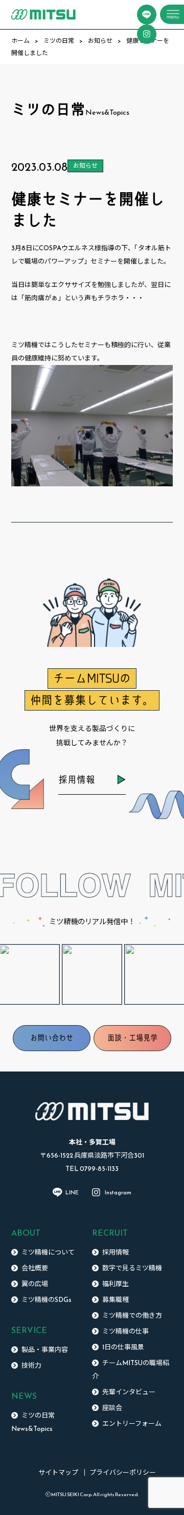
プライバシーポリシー (122, 1472)
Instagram (118, 1192)
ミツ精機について (48, 1252)
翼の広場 (34, 1284)
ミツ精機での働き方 (132, 1315)
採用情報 (76, 780)
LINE (72, 1192)
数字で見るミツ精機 (132, 1268)
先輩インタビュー (128, 1392)
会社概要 (34, 1268)
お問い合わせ (51, 1038)
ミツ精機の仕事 (125, 1331)
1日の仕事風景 (123, 1347)
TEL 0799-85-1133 (92, 1168)
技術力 (31, 1365)
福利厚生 (115, 1284)
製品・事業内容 (44, 1349)
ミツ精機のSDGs (46, 1299)
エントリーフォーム (132, 1423)
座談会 (112, 1408)
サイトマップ (58, 1472)
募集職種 (115, 1299)
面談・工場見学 (132, 1038)
